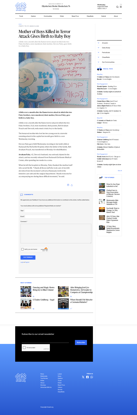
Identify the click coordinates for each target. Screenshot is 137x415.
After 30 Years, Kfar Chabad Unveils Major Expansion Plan (112, 219)
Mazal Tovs (75, 16)
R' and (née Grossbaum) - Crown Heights (108, 78)
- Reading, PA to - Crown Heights (107, 87)
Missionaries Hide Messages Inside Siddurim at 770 (112, 202)
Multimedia (43, 376)
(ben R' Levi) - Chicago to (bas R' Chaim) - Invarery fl (108, 159)
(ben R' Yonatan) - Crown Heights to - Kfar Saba (108, 142)
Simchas (43, 385)
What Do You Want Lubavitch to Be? (113, 185)
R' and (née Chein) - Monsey (107, 121)
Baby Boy (100, 74)
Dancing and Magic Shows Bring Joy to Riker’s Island (43, 288)
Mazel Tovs (61, 385)
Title (22, 211)
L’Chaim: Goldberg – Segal (43, 299)
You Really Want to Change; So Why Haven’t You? (112, 210)
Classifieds (90, 16)
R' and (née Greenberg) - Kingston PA (108, 131)
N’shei (62, 16)
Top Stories (44, 378)
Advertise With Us (45, 387)
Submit (103, 16)
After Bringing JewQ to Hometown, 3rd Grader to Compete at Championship (81, 290)
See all (120, 171)
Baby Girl (99, 118)
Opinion (33, 16)
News (20, 24)
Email (23, 216)
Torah (21, 16)
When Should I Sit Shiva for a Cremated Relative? (81, 301)
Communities (48, 16)
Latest (60, 374)
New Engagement (102, 84)
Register (27, 262)
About (116, 16)
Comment (24, 222)
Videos (60, 387)
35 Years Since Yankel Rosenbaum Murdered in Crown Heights (113, 229)
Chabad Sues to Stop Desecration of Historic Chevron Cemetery (113, 193)
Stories (60, 390)
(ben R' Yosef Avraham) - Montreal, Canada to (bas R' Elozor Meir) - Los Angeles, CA (109, 104)
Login (22, 262)
